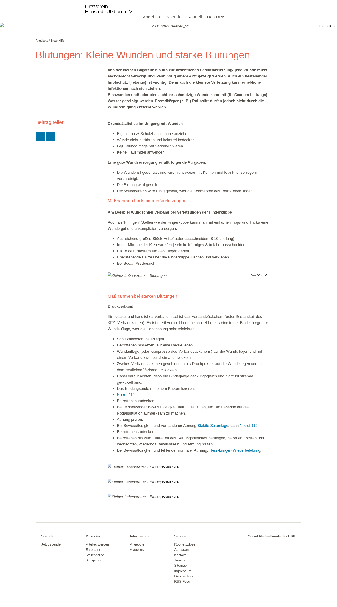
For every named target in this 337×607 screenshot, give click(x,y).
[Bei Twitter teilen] (40, 136)
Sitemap (180, 565)
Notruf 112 (248, 425)
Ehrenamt (93, 550)
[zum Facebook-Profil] (252, 545)
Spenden (175, 17)
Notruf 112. (126, 395)
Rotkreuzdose (184, 544)
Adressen (181, 550)
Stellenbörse (95, 555)
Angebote (152, 17)
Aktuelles (137, 550)
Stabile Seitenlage (212, 425)
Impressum (182, 571)
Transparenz (183, 560)
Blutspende (94, 560)
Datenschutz (183, 576)
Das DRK (216, 17)
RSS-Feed (182, 581)
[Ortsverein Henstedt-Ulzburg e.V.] (60, 11)
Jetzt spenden (51, 544)
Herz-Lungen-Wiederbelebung (234, 450)
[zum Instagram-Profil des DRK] (271, 545)
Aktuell (195, 17)
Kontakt (180, 555)
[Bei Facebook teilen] (50, 136)
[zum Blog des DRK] (290, 545)
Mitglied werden (97, 544)
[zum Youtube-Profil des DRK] (280, 545)
